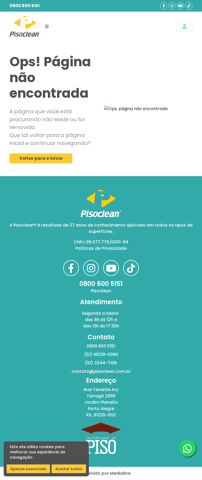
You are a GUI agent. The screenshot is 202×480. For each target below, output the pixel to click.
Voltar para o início (41, 158)
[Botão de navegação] (47, 26)
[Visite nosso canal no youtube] (180, 6)
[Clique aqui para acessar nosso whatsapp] (187, 448)
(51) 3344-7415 (101, 363)
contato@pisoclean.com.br (101, 371)
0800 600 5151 (24, 6)
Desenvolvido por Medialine (101, 473)
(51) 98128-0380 (101, 354)
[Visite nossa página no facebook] (163, 6)
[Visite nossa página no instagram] (172, 6)
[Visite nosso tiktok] (189, 6)
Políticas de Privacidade (101, 248)
